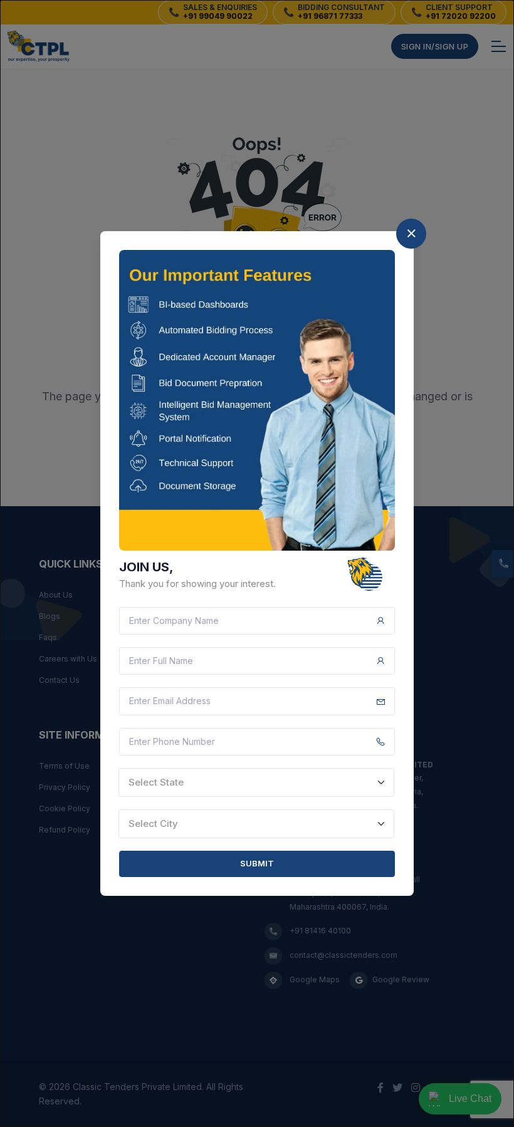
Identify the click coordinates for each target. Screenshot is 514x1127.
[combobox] (256, 782)
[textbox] (256, 782)
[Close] (411, 234)
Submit (257, 863)
